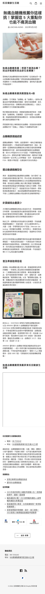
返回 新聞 (24, 535)
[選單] (40, 3)
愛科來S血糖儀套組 (14, 482)
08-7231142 (16, 441)
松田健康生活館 (11, 3)
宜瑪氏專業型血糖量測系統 (17, 479)
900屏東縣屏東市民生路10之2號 (25, 444)
